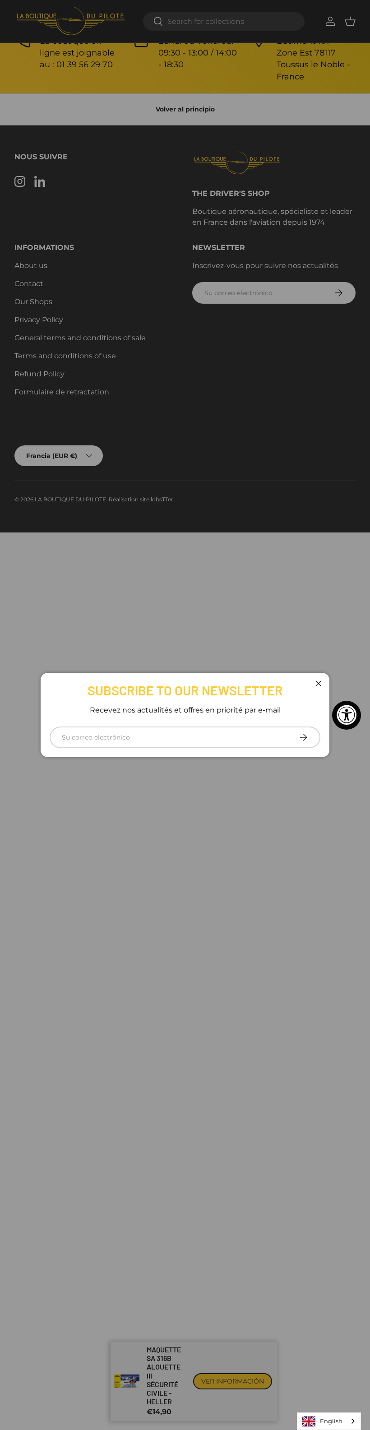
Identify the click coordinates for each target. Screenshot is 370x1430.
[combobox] (329, 1421)
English (331, 1421)
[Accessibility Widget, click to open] (346, 715)
